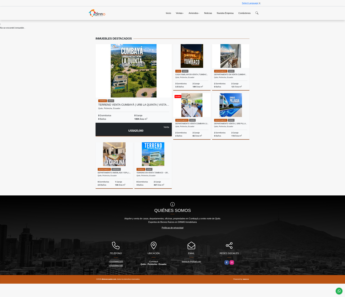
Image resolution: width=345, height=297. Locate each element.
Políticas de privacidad (172, 228)
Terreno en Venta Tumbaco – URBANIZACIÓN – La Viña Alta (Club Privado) (153, 173)
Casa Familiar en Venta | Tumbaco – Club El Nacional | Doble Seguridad (191, 74)
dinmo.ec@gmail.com (191, 261)
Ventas (179, 13)
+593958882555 (116, 261)
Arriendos (193, 13)
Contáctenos (244, 13)
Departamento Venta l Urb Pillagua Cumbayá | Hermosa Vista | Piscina (230, 123)
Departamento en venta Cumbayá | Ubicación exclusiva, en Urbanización (230, 74)
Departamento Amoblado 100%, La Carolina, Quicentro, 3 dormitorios (114, 173)
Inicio (168, 13)
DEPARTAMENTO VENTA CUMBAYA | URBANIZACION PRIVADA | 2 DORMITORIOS (191, 123)
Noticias (208, 13)
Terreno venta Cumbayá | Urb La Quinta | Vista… (133, 104)
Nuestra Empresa (225, 13)
